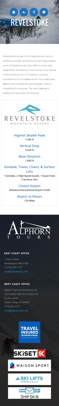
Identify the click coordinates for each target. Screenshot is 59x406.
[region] (29, 310)
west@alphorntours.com (16, 310)
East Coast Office (16, 253)
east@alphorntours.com (16, 271)
